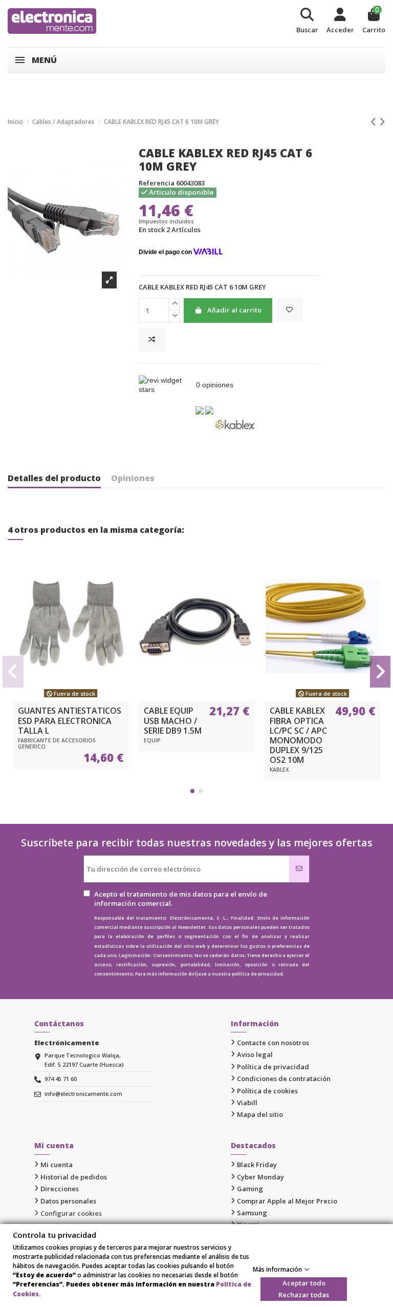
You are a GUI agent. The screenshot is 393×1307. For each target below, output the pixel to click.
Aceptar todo (303, 1283)
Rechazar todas (303, 1294)
